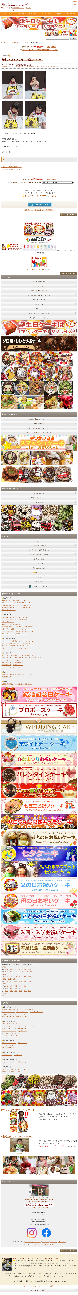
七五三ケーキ (14, 629)
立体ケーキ (56, 66)
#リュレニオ (62, 1242)
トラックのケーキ (7, 660)
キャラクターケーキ (39, 300)
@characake (45, 1242)
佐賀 (11, 991)
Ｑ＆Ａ (39, 577)
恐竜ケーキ (22, 648)
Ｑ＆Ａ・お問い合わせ (44, 1276)
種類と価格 (21, 14)
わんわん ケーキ (7, 1014)
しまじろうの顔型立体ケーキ (11, 167)
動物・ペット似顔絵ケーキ (10, 646)
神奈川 (12, 972)
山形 (25, 969)
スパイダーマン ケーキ (9, 1031)
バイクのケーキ (6, 667)
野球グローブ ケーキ (24, 1062)
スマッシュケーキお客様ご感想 (39, 1175)
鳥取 (11, 986)
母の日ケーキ (29, 631)
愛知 (20, 976)
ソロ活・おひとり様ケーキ (39, 291)
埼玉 (17, 972)
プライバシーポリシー (60, 1276)
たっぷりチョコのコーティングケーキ (39, 432)
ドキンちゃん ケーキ (36, 1012)
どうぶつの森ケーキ (8, 1047)
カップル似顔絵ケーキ (9, 643)
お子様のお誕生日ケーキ (21, 66)
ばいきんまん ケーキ (8, 1012)
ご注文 (17, 1276)
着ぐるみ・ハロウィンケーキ (39, 318)
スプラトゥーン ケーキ (9, 1043)
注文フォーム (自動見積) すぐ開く (39, 269)
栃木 (31, 972)
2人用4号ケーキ (39, 423)
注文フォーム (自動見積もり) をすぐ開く (39, 210)
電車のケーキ (29, 655)
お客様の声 (58, 14)
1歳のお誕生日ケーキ (18, 600)
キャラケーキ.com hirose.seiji (44, 1244)
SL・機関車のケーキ (16, 655)
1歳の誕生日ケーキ (7, 66)
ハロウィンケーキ (21, 617)
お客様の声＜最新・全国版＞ (39, 554)
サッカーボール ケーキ (9, 1062)
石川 (9, 979)
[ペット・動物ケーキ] (37, 380)
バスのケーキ (19, 660)
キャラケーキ (6, 641)
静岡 (29, 976)
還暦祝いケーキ (6, 624)
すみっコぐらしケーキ (9, 1026)
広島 (20, 986)
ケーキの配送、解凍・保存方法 (39, 550)
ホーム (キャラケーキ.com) (39, 541)
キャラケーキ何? (8, 14)
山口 (25, 986)
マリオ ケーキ (22, 1043)
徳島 (6, 988)
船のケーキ (16, 667)
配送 (40, 1273)
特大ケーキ (13, 648)
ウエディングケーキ (8, 617)
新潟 (11, 976)
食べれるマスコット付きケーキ (39, 313)
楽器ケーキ (5, 648)
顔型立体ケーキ (33, 66)
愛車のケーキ (19, 662)
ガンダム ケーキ (7, 1028)
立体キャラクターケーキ (39, 498)
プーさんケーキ (6, 1016)
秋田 (20, 969)
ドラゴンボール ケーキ (9, 1033)
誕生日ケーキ (43, 66)
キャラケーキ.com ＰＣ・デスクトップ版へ (39, 1286)
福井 (14, 979)
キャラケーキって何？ (39, 545)
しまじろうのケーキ (8, 164)
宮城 (15, 969)
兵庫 (15, 981)
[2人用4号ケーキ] (37, 465)
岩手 (11, 969)
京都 (20, 981)
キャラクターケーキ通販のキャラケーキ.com (15, 42)
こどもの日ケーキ (7, 631)
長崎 (15, 991)
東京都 (50, 66)
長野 (15, 976)
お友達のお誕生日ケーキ (28, 605)
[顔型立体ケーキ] (37, 394)
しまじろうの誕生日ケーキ (10, 169)
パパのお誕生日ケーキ (9, 607)
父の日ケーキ (19, 631)
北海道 (4, 967)
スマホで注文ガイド (28, 1276)
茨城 (26, 972)
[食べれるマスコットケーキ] (37, 409)
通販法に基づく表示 (39, 568)
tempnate (63, 1281)
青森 (6, 969)
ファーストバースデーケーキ (11, 1009)
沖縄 (3, 995)
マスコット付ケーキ (26, 646)
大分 (25, 991)
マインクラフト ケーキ (9, 1045)
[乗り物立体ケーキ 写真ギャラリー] (37, 530)
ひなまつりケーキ (26, 629)
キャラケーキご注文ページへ (39, 196)
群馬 (4, 974)
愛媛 (15, 988)
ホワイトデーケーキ (8, 622)
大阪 (11, 981)
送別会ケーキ (29, 626)
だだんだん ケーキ (22, 1012)
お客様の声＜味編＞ (39, 559)
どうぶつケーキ (39, 493)
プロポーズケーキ (7, 634)
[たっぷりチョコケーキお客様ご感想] (37, 483)
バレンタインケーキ (21, 619)
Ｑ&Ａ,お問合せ (71, 14)
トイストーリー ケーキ (21, 1028)
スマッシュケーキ (7, 603)
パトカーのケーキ (7, 662)
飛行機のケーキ (37, 657)
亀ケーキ (19, 1071)
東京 (6, 972)
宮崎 (29, 991)
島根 (6, 986)
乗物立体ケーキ (6, 677)
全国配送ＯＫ (32, 14)
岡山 (15, 986)
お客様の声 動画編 (7, 684)
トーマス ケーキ (7, 1055)
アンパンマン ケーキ (28, 1009)
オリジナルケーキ (27, 641)
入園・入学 (5, 629)
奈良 (29, 981)
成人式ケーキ (19, 626)
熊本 (20, 991)
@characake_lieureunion (32, 1242)
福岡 (6, 991)
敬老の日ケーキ (18, 624)
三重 (6, 981)
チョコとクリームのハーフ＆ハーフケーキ (39, 428)
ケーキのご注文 (39, 572)
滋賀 (25, 981)
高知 (20, 988)
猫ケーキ (26, 1069)
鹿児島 (5, 993)
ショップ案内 (39, 563)
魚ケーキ (12, 1071)
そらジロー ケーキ (19, 1014)
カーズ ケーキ (18, 1055)
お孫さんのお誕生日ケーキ (10, 605)
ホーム (7, 1273)
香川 (11, 988)
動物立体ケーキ (27, 674)
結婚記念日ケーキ (7, 626)
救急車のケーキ (6, 665)
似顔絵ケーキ (39, 304)
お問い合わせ (39, 581)
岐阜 (25, 976)
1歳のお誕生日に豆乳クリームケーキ (39, 295)
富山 (4, 979)
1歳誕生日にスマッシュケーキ (39, 419)
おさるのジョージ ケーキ (21, 1016)
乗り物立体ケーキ (39, 502)
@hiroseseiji (53, 1242)
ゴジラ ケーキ (22, 1031)
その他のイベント (20, 634)
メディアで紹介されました (23, 684)
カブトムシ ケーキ (16, 1069)
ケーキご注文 (46, 14)
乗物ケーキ (5, 655)
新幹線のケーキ (6, 657)
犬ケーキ (4, 1071)
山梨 (6, 976)
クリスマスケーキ (7, 619)
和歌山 (5, 983)
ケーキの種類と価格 (39, 281)
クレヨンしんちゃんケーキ (25, 1026)
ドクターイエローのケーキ (21, 657)
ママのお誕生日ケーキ (24, 607)
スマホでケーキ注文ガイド (40, 586)
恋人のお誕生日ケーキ (9, 610)
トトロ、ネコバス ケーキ (9, 1024)
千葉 (22, 972)
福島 (29, 969)
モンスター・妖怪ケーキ (9, 1035)
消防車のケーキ (18, 665)
